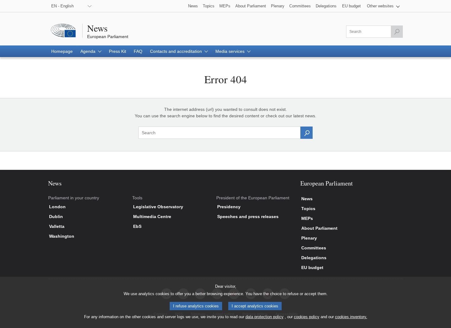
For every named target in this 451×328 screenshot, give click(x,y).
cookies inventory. (351, 316)
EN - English (62, 6)
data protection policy (264, 316)
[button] (383, 6)
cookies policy (306, 316)
